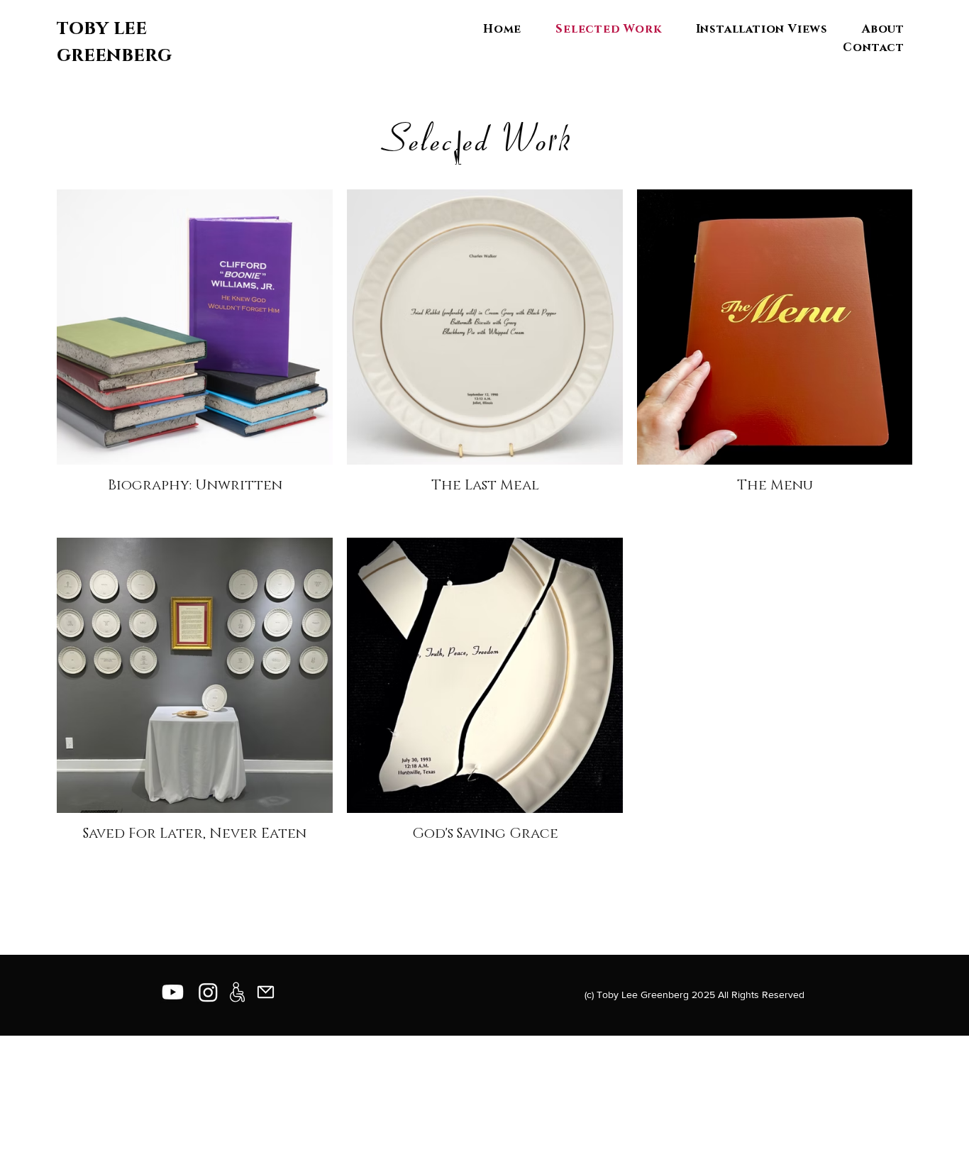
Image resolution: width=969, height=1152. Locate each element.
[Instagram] (208, 992)
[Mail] (265, 992)
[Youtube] (172, 992)
